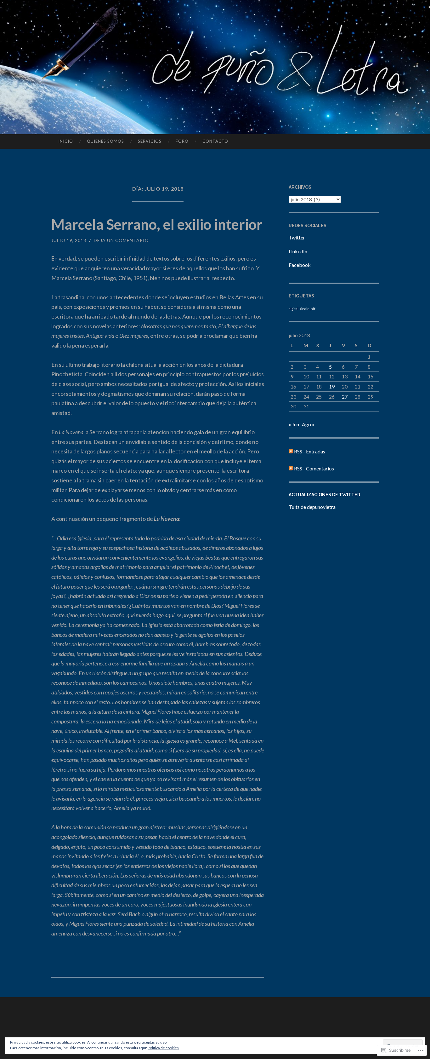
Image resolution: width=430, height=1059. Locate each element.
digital (293, 309)
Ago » (308, 424)
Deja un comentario (121, 240)
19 (332, 386)
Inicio (65, 141)
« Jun (294, 424)
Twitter (297, 237)
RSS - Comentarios (314, 468)
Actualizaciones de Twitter (324, 494)
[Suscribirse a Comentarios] (291, 468)
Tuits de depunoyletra (312, 507)
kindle (304, 309)
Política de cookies (163, 1047)
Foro (182, 141)
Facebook (300, 265)
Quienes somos (105, 141)
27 (345, 397)
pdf (312, 309)
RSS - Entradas (309, 451)
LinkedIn (298, 251)
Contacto (215, 141)
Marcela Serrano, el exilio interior (157, 224)
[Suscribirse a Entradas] (291, 451)
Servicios (149, 141)
